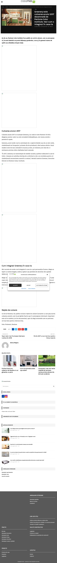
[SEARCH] (53, 386)
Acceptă (15, 285)
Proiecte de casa (5, 552)
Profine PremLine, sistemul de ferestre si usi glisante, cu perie (10, 370)
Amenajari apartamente (7, 472)
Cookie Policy (23, 288)
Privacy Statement (31, 288)
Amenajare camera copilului (8, 541)
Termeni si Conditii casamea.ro (37, 524)
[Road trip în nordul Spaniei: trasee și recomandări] (5, 446)
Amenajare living (5, 537)
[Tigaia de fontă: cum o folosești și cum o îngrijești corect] (5, 438)
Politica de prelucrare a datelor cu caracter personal (42, 522)
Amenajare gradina (34, 499)
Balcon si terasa (33, 501)
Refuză (28, 285)
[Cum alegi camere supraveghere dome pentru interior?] (5, 430)
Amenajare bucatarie (6, 533)
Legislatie (4, 556)
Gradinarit (32, 503)
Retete (31, 554)
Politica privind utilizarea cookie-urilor (39, 520)
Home (36, 9)
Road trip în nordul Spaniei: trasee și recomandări (21, 444)
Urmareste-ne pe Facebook (10, 416)
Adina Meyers (38, 26)
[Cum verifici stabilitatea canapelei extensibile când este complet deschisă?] (5, 462)
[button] (47, 274)
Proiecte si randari (34, 533)
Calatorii (32, 556)
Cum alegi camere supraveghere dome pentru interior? (22, 428)
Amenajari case (5, 474)
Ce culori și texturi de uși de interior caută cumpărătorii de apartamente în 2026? (28, 452)
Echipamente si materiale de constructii (39, 535)
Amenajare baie (5, 535)
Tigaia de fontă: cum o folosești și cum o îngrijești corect (22, 436)
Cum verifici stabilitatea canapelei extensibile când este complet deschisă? (27, 460)
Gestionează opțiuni (41, 285)
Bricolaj (3, 531)
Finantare (4, 554)
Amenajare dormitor (6, 539)
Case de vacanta (5, 476)
